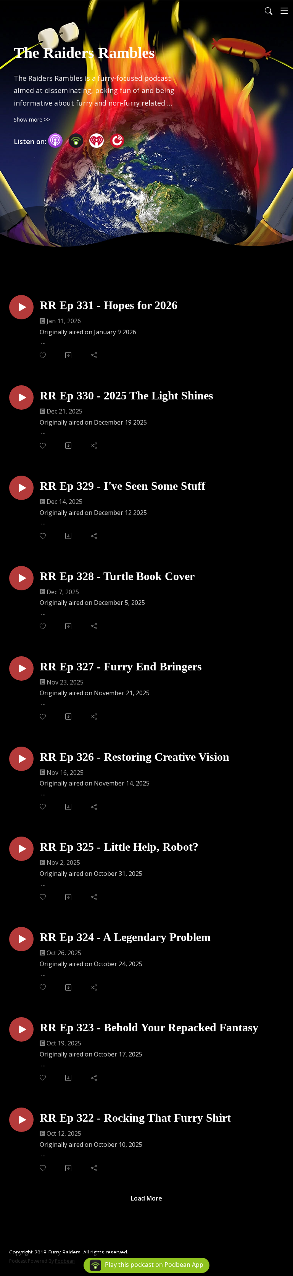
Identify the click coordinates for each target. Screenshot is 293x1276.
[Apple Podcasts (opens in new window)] (55, 140)
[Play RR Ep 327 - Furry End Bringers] (21, 668)
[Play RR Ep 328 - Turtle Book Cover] (21, 578)
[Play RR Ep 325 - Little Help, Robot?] (21, 849)
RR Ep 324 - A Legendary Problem (125, 937)
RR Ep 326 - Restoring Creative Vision (134, 756)
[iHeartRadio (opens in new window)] (96, 140)
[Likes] (43, 355)
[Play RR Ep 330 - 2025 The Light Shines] (21, 397)
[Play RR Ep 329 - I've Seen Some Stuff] (21, 488)
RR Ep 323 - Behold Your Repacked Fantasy (149, 1027)
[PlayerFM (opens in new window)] (117, 140)
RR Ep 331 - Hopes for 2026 (108, 305)
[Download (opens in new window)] (68, 355)
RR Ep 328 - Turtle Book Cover (117, 576)
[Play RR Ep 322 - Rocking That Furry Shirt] (21, 1120)
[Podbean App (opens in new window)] (76, 140)
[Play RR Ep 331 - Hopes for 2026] (21, 307)
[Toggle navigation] (284, 10)
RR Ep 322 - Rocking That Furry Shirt (135, 1117)
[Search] (268, 10)
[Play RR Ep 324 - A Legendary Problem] (21, 939)
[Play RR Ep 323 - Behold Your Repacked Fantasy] (21, 1029)
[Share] (94, 355)
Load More (146, 1198)
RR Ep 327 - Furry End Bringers (121, 666)
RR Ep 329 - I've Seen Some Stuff (122, 485)
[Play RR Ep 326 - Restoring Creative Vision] (21, 759)
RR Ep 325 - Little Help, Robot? (119, 846)
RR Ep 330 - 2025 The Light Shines (126, 395)
